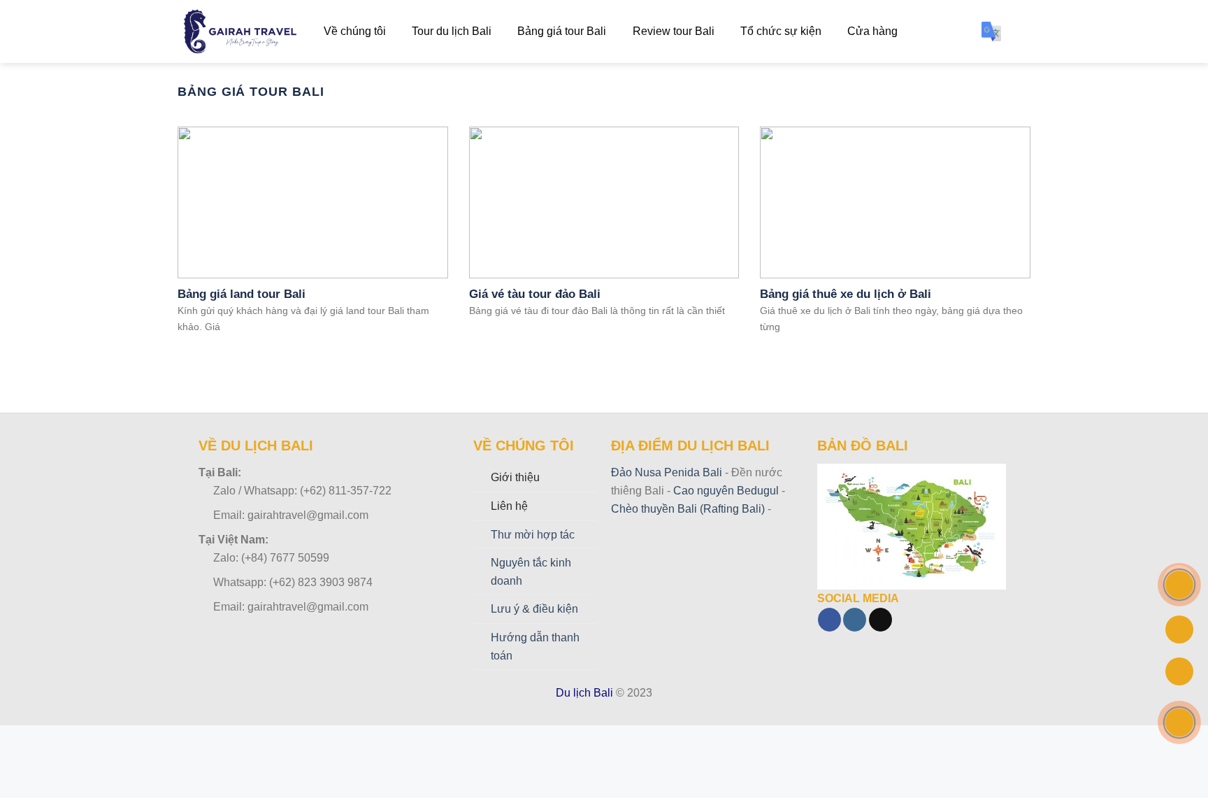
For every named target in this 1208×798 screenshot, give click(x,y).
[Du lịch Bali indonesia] (240, 31)
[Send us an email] (880, 620)
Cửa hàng (872, 31)
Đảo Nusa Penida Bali (666, 472)
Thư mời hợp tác (533, 535)
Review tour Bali (673, 31)
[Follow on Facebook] (829, 620)
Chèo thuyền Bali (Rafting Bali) (688, 509)
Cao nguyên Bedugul (724, 491)
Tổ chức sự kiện (780, 31)
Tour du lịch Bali (451, 31)
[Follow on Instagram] (854, 620)
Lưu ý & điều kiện (534, 609)
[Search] (1023, 31)
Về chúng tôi (355, 31)
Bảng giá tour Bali (561, 31)
